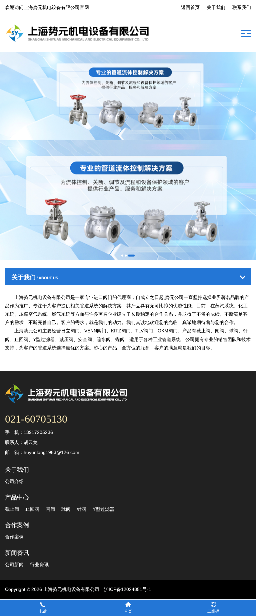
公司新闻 (14, 564)
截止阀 (12, 509)
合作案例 (17, 525)
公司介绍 (14, 481)
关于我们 (216, 7)
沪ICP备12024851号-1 (127, 589)
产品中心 (17, 497)
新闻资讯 (17, 553)
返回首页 (190, 7)
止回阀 (32, 509)
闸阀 (50, 509)
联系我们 (241, 7)
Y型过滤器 (103, 509)
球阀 (66, 509)
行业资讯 (39, 564)
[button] (122, 256)
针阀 (81, 509)
